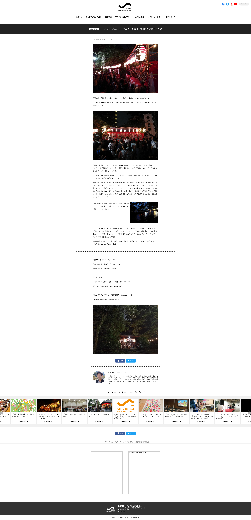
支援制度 (108, 17)
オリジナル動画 (138, 17)
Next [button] (249, 411)
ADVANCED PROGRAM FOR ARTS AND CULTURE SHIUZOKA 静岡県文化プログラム (110, 509)
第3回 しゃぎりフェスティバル (109, 39)
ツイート (132, 360)
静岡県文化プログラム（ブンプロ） (125, 7)
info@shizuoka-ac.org (123, 509)
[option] (23, 411)
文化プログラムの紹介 (94, 17)
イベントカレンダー (155, 17)
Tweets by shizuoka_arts (137, 452)
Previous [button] (1, 411)
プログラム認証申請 (122, 17)
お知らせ (79, 17)
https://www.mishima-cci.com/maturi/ (109, 286)
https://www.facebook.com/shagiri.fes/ (106, 299)
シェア (121, 360)
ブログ (107, 442)
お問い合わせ (121, 511)
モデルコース (170, 17)
